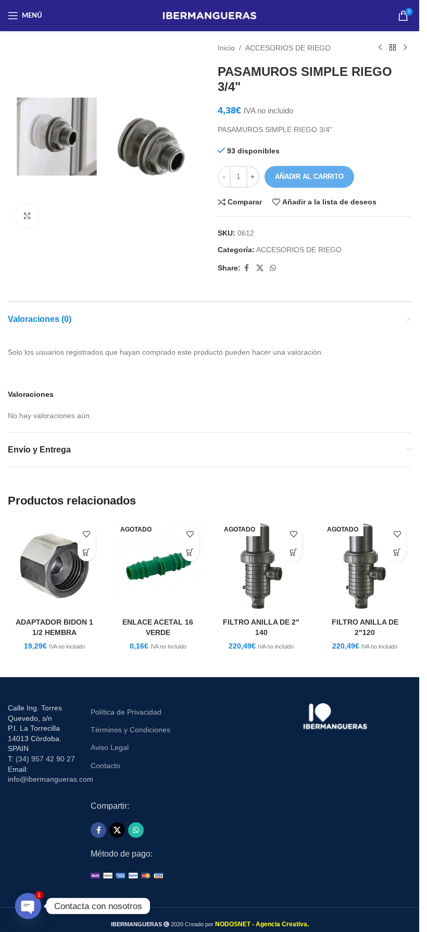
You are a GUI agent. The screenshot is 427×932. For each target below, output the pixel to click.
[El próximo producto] (405, 48)
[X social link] (260, 268)
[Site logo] (209, 15)
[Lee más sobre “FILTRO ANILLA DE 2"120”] (397, 552)
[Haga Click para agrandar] (27, 216)
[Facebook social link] (247, 268)
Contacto (105, 765)
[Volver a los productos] (392, 48)
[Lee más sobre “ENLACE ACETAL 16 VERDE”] (190, 552)
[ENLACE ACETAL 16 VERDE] (158, 566)
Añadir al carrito (309, 176)
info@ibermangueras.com (50, 779)
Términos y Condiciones (130, 730)
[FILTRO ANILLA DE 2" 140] (261, 566)
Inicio (226, 48)
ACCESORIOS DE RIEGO (288, 48)
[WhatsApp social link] (273, 268)
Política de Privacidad (126, 712)
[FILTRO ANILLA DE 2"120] (364, 566)
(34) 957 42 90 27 (45, 759)
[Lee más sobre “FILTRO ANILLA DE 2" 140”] (293, 552)
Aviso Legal (110, 747)
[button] (87, 552)
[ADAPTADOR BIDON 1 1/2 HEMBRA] (54, 566)
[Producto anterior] (380, 48)
